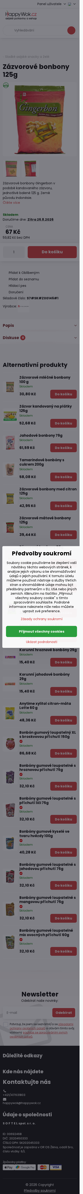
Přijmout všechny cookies (41, 631)
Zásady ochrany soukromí (41, 619)
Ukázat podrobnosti (41, 642)
